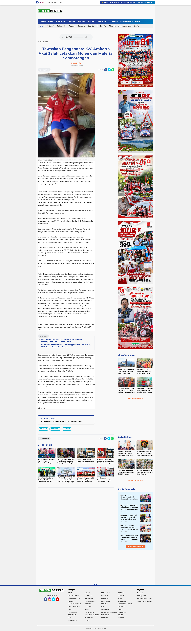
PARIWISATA (89, 612)
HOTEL (120, 598)
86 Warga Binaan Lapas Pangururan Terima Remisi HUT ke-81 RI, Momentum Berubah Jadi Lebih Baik (129, 527)
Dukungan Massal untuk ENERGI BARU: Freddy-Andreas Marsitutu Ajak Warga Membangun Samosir (126, 390)
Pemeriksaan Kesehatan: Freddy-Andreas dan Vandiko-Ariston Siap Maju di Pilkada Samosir (145, 390)
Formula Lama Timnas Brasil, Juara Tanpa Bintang (61, 421)
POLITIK (120, 615)
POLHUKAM (105, 615)
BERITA (91, 21)
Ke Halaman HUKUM (135, 480)
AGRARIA (82, 21)
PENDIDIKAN (122, 612)
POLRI (70, 617)
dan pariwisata (126, 21)
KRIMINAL (104, 604)
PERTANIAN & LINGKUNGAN (93, 615)
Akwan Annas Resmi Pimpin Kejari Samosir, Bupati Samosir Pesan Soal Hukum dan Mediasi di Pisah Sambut (129, 507)
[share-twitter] (109, 69)
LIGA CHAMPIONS (74, 606)
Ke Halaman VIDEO (135, 398)
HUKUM (70, 601)
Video (44, 26)
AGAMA (72, 21)
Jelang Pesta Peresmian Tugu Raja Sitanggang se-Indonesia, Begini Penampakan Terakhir (126, 371)
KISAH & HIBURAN (74, 604)
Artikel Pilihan (125, 437)
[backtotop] (95, 586)
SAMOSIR (67, 429)
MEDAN (104, 606)
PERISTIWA (55, 429)
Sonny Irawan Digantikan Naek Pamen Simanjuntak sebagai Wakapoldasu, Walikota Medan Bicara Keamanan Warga (129, 497)
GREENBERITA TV (74, 598)
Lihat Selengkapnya (135, 546)
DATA (137, 21)
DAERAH (114, 21)
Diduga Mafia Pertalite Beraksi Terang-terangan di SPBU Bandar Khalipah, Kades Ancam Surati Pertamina (126, 472)
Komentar (45, 70)
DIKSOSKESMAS (73, 596)
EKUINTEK (104, 596)
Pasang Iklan (141, 596)
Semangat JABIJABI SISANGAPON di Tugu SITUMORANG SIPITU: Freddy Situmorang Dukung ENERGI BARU (144, 371)
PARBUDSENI (72, 612)
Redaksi (140, 593)
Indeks (43, 21)
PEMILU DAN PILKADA (109, 612)
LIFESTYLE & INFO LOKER (126, 604)
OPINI (120, 609)
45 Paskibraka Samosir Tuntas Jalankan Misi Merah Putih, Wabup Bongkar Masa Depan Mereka (129, 537)
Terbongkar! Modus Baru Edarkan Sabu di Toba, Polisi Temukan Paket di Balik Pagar (145, 453)
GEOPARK (121, 596)
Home (42, 3)
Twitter (54, 602)
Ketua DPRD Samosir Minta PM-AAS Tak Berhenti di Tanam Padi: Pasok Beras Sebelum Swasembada (129, 517)
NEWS (87, 609)
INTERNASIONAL (90, 601)
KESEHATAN (105, 601)
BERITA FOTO (102, 21)
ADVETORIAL (61, 21)
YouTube (59, 602)
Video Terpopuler (126, 355)
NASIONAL (121, 606)
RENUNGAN (89, 617)
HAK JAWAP (89, 598)
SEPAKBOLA (72, 620)
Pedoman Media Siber (144, 598)
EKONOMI (88, 596)
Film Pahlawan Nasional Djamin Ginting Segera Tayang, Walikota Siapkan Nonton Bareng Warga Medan (128, 2)
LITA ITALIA (88, 606)
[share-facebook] (105, 69)
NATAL (70, 609)
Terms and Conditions (144, 601)
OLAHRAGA (105, 609)
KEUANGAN (122, 601)
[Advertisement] (135, 417)
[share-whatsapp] (112, 69)
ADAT (50, 21)
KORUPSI (88, 604)
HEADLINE (43, 429)
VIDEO (87, 620)
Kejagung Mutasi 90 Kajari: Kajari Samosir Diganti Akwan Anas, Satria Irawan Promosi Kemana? (125, 453)
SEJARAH (121, 617)
